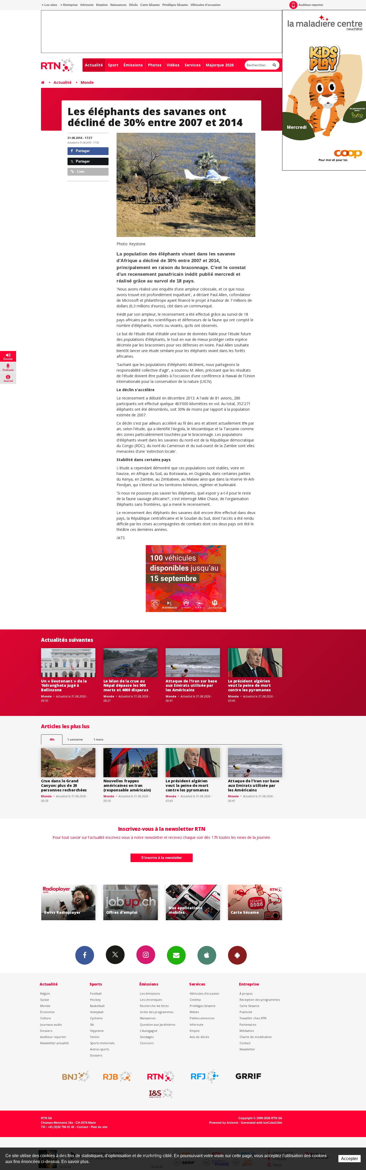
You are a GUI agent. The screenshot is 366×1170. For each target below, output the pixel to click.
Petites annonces (202, 1018)
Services (193, 64)
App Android (237, 955)
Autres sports (99, 1049)
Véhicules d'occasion (206, 4)
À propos (246, 993)
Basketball (97, 1005)
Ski (92, 1024)
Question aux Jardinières (157, 1024)
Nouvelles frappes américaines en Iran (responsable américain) (127, 785)
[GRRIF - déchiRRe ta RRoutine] (248, 1076)
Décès (133, 4)
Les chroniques (151, 999)
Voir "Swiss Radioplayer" (57, 902)
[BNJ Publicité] (74, 1076)
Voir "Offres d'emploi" (119, 902)
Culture (45, 1018)
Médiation (247, 1030)
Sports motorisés (102, 1043)
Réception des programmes (260, 999)
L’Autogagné (148, 1030)
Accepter (349, 1158)
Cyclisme (96, 1018)
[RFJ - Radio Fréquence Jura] (205, 1076)
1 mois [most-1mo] (98, 739)
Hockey (95, 999)
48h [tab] (51, 739)
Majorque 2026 (220, 64)
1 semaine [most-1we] (75, 739)
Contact (245, 1043)
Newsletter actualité (54, 1043)
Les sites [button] (50, 4)
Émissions (133, 64)
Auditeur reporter (53, 1037)
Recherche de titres (154, 1005)
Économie (47, 1012)
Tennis (94, 1037)
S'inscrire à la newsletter (161, 858)
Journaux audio (51, 1024)
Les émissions (150, 993)
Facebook (84, 955)
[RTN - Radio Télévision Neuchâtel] (161, 1076)
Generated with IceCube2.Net (261, 1122)
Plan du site (99, 1127)
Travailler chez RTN (253, 1018)
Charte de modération (256, 1037)
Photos (155, 64)
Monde (87, 82)
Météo (194, 1012)
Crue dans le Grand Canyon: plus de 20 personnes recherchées (64, 785)
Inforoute (87, 4)
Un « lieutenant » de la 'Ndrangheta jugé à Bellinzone (64, 685)
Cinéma (195, 999)
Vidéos (173, 64)
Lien (80, 171)
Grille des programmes (156, 1012)
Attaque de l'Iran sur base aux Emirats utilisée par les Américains (191, 685)
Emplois (102, 4)
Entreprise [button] (70, 4)
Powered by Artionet (223, 1122)
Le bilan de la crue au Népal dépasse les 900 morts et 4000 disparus (125, 685)
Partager (82, 151)
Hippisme (97, 1030)
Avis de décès (199, 1037)
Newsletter (247, 1049)
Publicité (246, 1012)
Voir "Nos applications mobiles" (182, 902)
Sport (113, 64)
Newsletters (176, 955)
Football (96, 993)
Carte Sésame (150, 4)
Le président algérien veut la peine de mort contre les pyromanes (249, 685)
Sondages (147, 1037)
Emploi (195, 1030)
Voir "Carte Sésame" (244, 902)
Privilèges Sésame (175, 4)
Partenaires (248, 1024)
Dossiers (46, 1030)
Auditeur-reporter (310, 4)
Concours (147, 1043)
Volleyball (96, 1012)
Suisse (44, 999)
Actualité (94, 64)
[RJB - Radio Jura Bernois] (117, 1076)
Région (45, 993)
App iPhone (206, 955)
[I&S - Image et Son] (161, 1093)
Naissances (118, 4)
